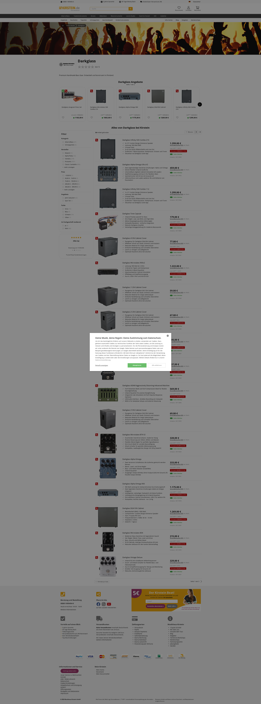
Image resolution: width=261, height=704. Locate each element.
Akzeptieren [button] (137, 365)
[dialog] (130, 352)
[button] (101, 365)
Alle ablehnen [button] (157, 365)
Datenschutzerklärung (103, 360)
